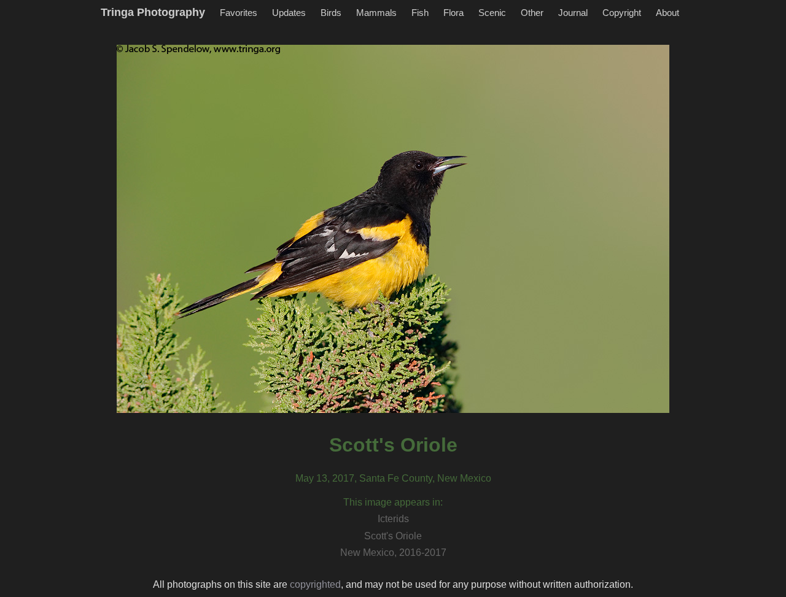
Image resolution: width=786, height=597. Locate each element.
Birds (331, 12)
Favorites (238, 12)
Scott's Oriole (393, 536)
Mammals (376, 12)
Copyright (621, 12)
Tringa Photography (153, 12)
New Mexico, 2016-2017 (393, 552)
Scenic (492, 12)
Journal (573, 12)
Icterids (393, 519)
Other (532, 12)
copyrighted (315, 584)
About (667, 12)
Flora (453, 12)
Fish (420, 12)
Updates (289, 12)
